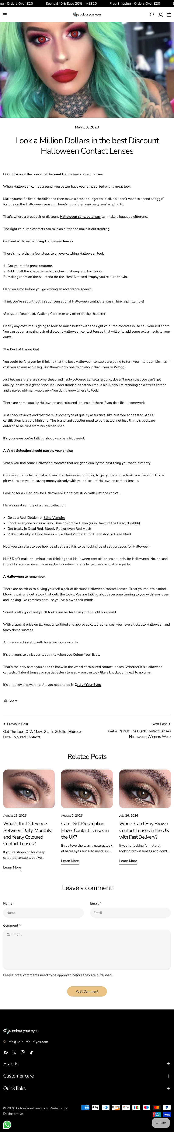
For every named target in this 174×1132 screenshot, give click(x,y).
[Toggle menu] (5, 14)
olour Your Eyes (89, 684)
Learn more (12, 867)
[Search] (152, 14)
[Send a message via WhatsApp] (7, 1125)
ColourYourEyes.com (32, 1108)
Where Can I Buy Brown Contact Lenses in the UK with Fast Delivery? (144, 830)
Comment (12, 925)
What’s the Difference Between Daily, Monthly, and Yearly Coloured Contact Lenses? (27, 833)
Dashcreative (13, 1113)
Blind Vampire (54, 517)
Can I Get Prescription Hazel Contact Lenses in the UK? (85, 830)
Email (95, 903)
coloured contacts (86, 379)
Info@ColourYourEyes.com (28, 1042)
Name (9, 903)
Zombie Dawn (77, 523)
